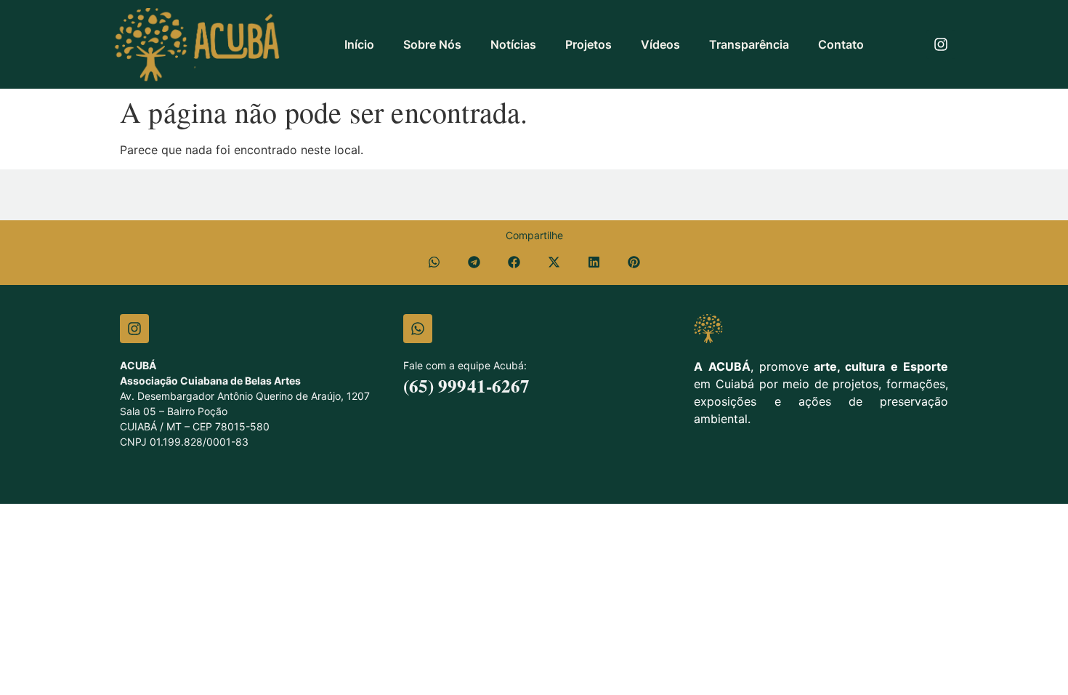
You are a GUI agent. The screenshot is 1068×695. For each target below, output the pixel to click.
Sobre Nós (432, 44)
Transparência (749, 44)
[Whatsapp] (417, 328)
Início (359, 44)
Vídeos (660, 44)
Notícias (513, 44)
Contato (841, 44)
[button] (434, 262)
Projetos (588, 44)
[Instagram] (940, 44)
